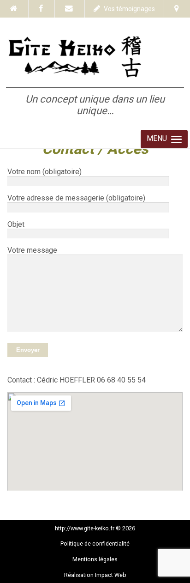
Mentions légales (95, 559)
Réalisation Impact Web (95, 574)
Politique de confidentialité (95, 543)
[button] (164, 139)
